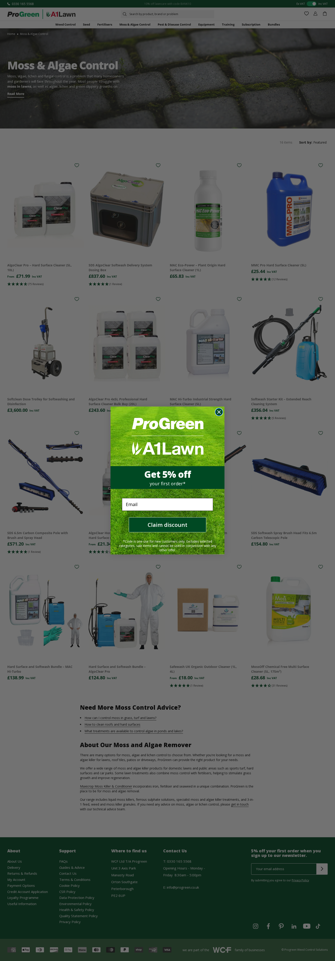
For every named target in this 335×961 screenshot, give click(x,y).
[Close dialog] (219, 412)
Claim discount (167, 524)
